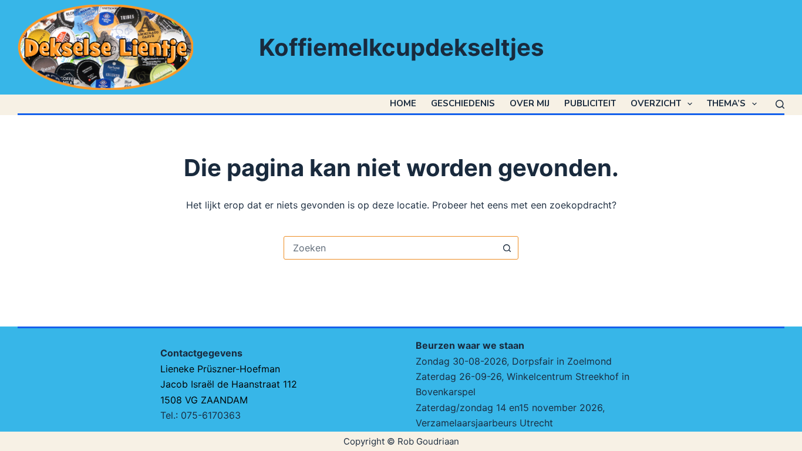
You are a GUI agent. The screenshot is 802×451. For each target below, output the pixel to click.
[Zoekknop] (507, 248)
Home (403, 103)
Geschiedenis (463, 103)
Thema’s (726, 103)
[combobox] (390, 248)
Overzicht (656, 103)
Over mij (530, 103)
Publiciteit (590, 103)
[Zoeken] (780, 104)
